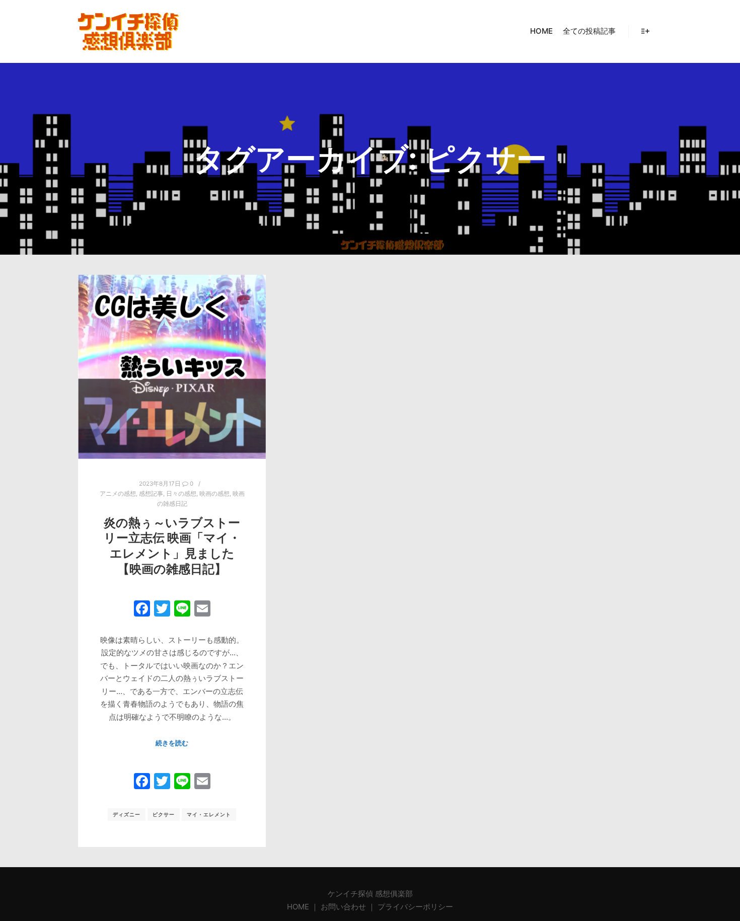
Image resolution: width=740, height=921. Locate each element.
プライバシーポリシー (415, 906)
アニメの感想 (118, 493)
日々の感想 (181, 493)
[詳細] (645, 31)
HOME (299, 906)
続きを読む (172, 743)
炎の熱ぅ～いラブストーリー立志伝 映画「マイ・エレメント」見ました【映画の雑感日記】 (172, 545)
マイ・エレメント (209, 814)
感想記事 (151, 493)
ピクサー (164, 814)
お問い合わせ (343, 906)
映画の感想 (214, 493)
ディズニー (126, 814)
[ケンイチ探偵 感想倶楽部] (128, 31)
